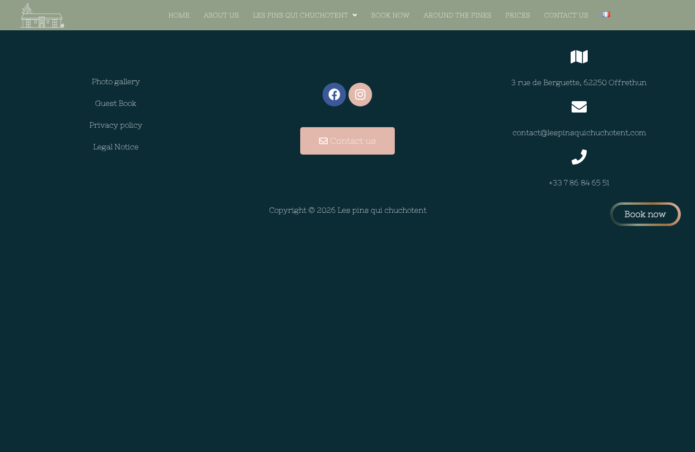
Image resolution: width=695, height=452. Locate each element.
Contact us (566, 15)
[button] (305, 15)
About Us (221, 15)
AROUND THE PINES (457, 15)
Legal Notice (116, 146)
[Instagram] (360, 94)
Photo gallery (116, 81)
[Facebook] (334, 94)
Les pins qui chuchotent (300, 15)
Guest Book (115, 103)
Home (179, 15)
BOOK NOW (390, 15)
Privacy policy (115, 125)
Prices (517, 15)
